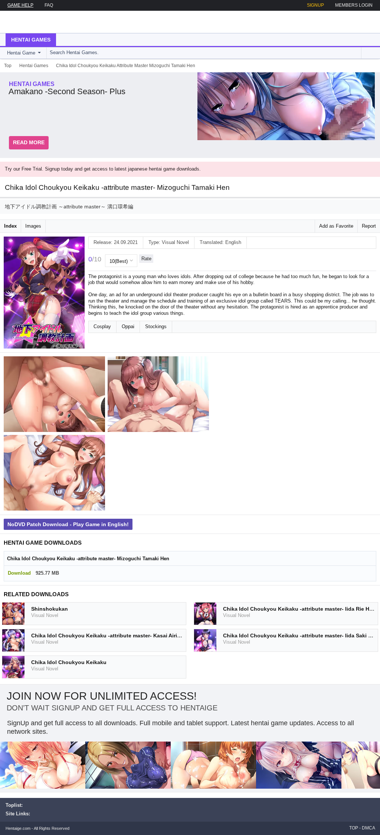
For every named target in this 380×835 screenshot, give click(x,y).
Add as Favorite (336, 226)
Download (19, 573)
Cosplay (102, 326)
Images (33, 226)
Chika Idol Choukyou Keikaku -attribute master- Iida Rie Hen (299, 609)
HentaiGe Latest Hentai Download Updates (43, 22)
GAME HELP (20, 5)
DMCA (368, 828)
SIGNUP (315, 5)
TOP (353, 828)
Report (369, 226)
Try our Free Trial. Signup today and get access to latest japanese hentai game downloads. (103, 169)
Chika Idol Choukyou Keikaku (69, 662)
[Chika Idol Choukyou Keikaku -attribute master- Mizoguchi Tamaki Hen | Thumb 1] (56, 395)
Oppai (128, 326)
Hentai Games (30, 40)
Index (10, 226)
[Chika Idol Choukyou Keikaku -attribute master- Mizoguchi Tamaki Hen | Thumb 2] (160, 395)
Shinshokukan (49, 609)
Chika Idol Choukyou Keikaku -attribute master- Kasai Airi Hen (110, 635)
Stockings (156, 326)
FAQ (49, 5)
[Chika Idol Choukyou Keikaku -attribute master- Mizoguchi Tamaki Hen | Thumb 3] (263, 395)
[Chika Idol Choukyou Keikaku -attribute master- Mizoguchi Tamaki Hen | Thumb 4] (56, 474)
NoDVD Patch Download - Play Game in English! (68, 524)
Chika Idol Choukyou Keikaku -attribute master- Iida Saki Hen (300, 635)
